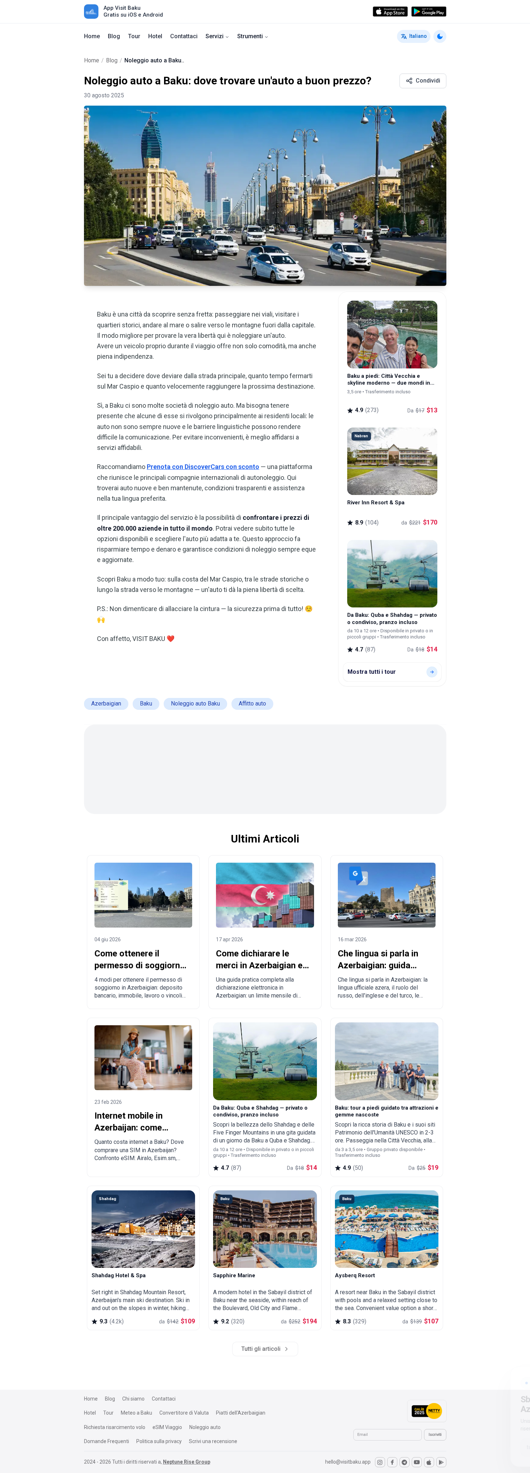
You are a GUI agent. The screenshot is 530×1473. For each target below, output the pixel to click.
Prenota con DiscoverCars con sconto (203, 466)
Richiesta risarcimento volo (114, 1427)
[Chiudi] (509, 1376)
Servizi (215, 36)
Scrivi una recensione (213, 1441)
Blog (114, 36)
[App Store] (390, 11)
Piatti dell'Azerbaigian (240, 1413)
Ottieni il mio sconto (470, 1445)
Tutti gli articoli (261, 1348)
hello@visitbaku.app (348, 1462)
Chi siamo (133, 1399)
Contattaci (184, 36)
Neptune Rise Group (186, 1462)
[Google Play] (428, 11)
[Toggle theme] (439, 36)
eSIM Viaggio (167, 1427)
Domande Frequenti (106, 1441)
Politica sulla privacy (159, 1441)
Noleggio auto (205, 1427)
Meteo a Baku (136, 1413)
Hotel (155, 36)
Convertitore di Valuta (184, 1413)
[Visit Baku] (91, 11)
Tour (134, 36)
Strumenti (250, 36)
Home (92, 36)
